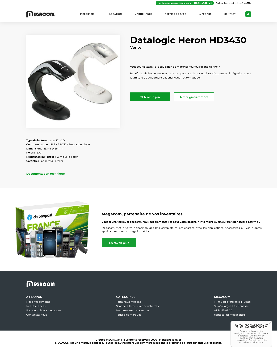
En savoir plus (119, 242)
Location (115, 14)
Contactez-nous (36, 314)
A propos (205, 14)
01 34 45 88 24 (203, 2)
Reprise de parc (175, 14)
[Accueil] (42, 14)
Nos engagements (38, 301)
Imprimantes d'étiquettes (133, 310)
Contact (230, 14)
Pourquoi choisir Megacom (43, 310)
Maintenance (143, 14)
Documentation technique (45, 173)
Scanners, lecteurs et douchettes (137, 306)
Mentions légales (170, 339)
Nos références (36, 306)
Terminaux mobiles (128, 301)
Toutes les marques (128, 314)
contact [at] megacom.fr (229, 314)
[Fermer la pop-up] (267, 325)
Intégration (88, 14)
